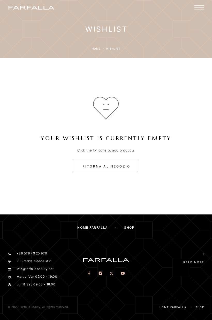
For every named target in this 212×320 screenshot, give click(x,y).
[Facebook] (89, 273)
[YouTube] (122, 273)
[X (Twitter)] (111, 273)
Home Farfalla (92, 227)
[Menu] (199, 7)
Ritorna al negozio (106, 166)
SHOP (129, 227)
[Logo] (31, 8)
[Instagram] (100, 273)
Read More (193, 262)
